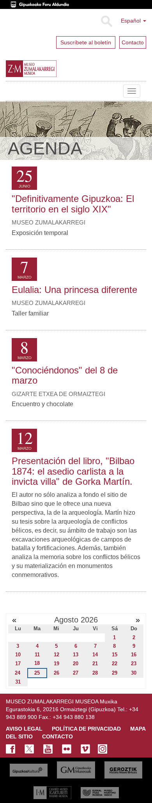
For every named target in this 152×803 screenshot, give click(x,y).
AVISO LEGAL (24, 729)
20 (75, 663)
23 (133, 663)
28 (95, 673)
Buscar (106, 21)
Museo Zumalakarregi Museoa (12, 91)
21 (95, 663)
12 (56, 654)
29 (114, 673)
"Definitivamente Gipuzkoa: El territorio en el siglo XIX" (73, 203)
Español (131, 21)
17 (18, 663)
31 (18, 682)
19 (56, 663)
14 (95, 654)
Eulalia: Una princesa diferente (74, 289)
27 (75, 673)
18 (37, 663)
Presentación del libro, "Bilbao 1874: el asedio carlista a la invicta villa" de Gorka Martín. (73, 471)
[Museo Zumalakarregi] (48, 68)
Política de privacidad (86, 729)
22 (114, 663)
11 (37, 654)
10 (18, 654)
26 (56, 673)
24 (17, 673)
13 (75, 654)
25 (37, 673)
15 (114, 654)
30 (133, 673)
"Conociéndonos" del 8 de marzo (65, 375)
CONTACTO (57, 736)
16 (133, 654)
